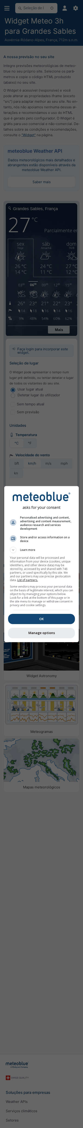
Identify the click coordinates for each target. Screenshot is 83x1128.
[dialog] (41, 564)
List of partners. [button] (27, 580)
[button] (41, 550)
